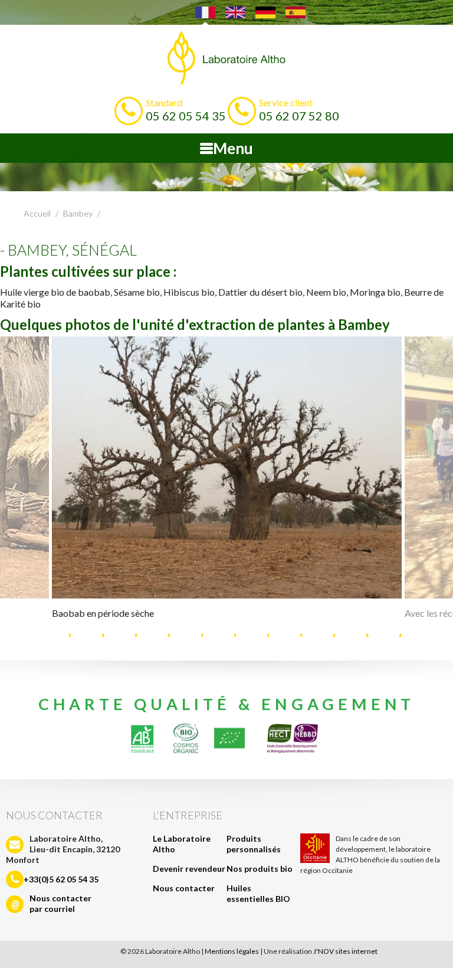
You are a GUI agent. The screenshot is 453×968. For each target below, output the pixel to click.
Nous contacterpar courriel (60, 903)
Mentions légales (232, 951)
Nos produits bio (259, 869)
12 (410, 634)
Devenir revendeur (189, 869)
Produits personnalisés (253, 843)
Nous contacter (184, 888)
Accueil (37, 213)
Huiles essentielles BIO (258, 893)
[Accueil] (226, 58)
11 (377, 634)
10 (344, 634)
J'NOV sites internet (345, 951)
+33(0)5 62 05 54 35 (61, 879)
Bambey (78, 213)
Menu (233, 148)
